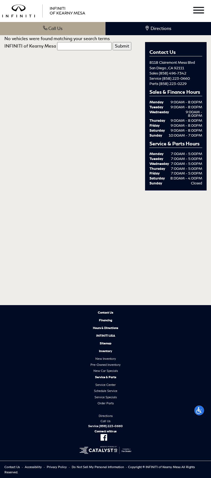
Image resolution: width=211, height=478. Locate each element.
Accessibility (33, 467)
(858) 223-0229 (173, 84)
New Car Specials (105, 371)
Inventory (105, 351)
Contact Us (105, 312)
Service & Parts (105, 377)
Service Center (105, 385)
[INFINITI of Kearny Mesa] (43, 10)
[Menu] (198, 11)
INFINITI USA (105, 336)
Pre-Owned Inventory (105, 365)
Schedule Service (105, 391)
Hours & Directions (105, 328)
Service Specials (106, 397)
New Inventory (105, 359)
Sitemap (106, 343)
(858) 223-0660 (176, 78)
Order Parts (106, 403)
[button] (199, 410)
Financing (105, 320)
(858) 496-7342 (172, 73)
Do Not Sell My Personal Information (98, 467)
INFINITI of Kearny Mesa (30, 46)
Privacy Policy (57, 467)
